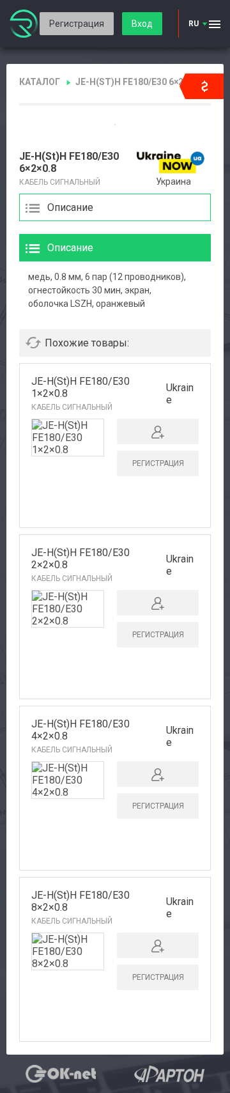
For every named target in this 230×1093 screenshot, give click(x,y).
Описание (70, 207)
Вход (142, 24)
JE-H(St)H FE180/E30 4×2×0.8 (80, 730)
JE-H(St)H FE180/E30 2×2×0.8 (80, 558)
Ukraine (180, 394)
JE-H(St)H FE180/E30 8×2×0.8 (80, 901)
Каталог (39, 82)
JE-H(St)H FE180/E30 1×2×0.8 (80, 387)
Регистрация (76, 24)
